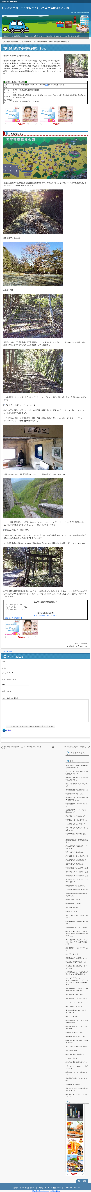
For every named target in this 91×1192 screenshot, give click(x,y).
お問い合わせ (55, 1191)
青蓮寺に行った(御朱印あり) (75, 864)
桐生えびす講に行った (73, 1016)
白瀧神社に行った (71, 911)
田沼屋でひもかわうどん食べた (75, 824)
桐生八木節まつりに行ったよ (75, 1006)
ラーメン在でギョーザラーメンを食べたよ (77, 916)
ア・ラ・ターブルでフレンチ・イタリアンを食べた (77, 881)
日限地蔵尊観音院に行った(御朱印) (77, 890)
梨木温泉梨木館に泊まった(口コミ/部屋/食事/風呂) (77, 1021)
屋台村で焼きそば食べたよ (74, 1084)
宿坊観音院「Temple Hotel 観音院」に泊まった (76, 811)
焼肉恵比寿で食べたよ (73, 1050)
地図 (46, 85)
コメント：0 (83, 646)
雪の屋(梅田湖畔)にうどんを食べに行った (77, 1079)
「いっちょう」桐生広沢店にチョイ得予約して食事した (77, 773)
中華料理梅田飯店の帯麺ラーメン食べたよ (77, 923)
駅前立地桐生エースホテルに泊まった (77, 805)
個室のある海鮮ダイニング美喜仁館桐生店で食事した (77, 779)
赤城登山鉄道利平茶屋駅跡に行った (77, 790)
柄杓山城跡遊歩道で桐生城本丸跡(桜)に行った (76, 895)
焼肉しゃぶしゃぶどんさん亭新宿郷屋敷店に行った (77, 1089)
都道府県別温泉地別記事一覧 (80, 12)
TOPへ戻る (82, 1181)
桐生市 (45, 41)
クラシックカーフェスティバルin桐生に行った (77, 1067)
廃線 (82, 643)
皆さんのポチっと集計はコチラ (45, 615)
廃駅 (85, 643)
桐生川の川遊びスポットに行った (76, 998)
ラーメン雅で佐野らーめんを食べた (77, 1046)
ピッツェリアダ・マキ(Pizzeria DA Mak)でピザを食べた (77, 799)
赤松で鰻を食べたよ (72, 954)
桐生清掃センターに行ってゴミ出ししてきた (77, 1095)
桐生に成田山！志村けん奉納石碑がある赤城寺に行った (77, 767)
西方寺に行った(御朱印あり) (75, 852)
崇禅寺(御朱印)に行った (73, 903)
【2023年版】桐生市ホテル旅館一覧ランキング (76, 1011)
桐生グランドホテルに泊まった (75, 816)
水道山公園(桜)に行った (73, 900)
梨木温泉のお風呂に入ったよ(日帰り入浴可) (76, 1027)
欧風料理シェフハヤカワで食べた (76, 820)
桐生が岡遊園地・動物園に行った (76, 1054)
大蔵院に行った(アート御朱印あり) (77, 876)
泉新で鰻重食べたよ (72, 907)
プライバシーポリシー (40, 1191)
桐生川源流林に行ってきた (74, 994)
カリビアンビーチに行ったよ (75, 1002)
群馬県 (40, 41)
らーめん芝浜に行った (73, 1058)
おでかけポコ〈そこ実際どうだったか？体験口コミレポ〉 (37, 7)
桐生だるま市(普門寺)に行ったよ (76, 962)
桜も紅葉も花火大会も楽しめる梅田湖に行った (77, 1041)
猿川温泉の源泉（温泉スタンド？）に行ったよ (77, 967)
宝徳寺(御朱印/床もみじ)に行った (76, 927)
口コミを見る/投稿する (13, 618)
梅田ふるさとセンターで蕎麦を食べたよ (77, 1073)
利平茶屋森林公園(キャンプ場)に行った (76, 747)
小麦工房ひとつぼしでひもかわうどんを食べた (77, 829)
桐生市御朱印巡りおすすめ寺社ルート (77, 835)
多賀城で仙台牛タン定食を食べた (76, 958)
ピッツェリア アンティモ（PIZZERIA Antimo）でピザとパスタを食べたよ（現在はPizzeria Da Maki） (77, 981)
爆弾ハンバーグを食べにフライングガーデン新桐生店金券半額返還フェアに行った (77, 934)
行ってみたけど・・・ (17, 609)
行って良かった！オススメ (18, 607)
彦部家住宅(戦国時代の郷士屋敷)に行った (77, 841)
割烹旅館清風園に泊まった (74, 794)
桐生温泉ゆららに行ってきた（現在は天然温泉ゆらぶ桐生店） (77, 989)
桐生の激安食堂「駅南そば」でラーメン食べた (77, 847)
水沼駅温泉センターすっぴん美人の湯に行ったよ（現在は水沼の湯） (77, 973)
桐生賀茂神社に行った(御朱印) (75, 886)
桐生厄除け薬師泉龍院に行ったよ (76, 1062)
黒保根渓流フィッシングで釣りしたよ (77, 949)
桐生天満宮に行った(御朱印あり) (76, 860)
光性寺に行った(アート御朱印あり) (77, 872)
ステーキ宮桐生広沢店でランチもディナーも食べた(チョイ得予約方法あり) (77, 942)
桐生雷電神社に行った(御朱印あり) (77, 856)
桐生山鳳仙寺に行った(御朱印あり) (77, 868)
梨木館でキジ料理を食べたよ (75, 1032)
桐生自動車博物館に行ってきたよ (76, 1036)
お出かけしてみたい (16, 605)
